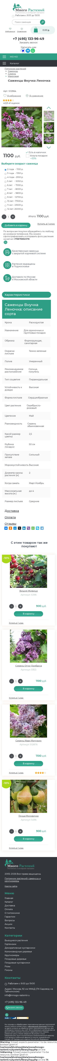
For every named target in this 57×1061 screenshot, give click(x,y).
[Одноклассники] (10, 528)
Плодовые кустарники (17, 962)
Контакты (10, 928)
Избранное (10, 31)
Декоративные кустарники (20, 948)
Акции (8, 924)
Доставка (12, 510)
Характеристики (17, 294)
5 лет (15, 181)
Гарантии (10, 916)
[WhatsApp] (33, 52)
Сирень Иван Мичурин (28, 740)
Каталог (9, 902)
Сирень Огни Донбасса (28, 666)
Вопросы (10, 920)
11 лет (15, 205)
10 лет (15, 201)
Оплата (10, 517)
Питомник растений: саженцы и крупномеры (23, 879)
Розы (7, 966)
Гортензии (10, 944)
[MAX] (23, 52)
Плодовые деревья (15, 959)
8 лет (15, 193)
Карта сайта (11, 886)
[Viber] (28, 528)
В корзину (28, 613)
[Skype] (37, 528)
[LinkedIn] (24, 528)
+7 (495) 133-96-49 (28, 39)
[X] (19, 528)
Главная (9, 898)
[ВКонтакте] (6, 528)
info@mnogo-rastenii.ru (17, 995)
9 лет (15, 197)
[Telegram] (28, 52)
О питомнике (12, 913)
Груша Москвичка (28, 816)
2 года (15, 169)
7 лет (15, 189)
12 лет (15, 209)
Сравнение (22, 31)
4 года (15, 177)
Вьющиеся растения (16, 940)
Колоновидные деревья (18, 951)
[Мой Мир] (15, 528)
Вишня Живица (28, 591)
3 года (15, 173)
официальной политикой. (37, 1026)
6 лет (15, 185)
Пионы (8, 970)
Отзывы (10, 523)
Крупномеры (12, 955)
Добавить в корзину (16, 225)
